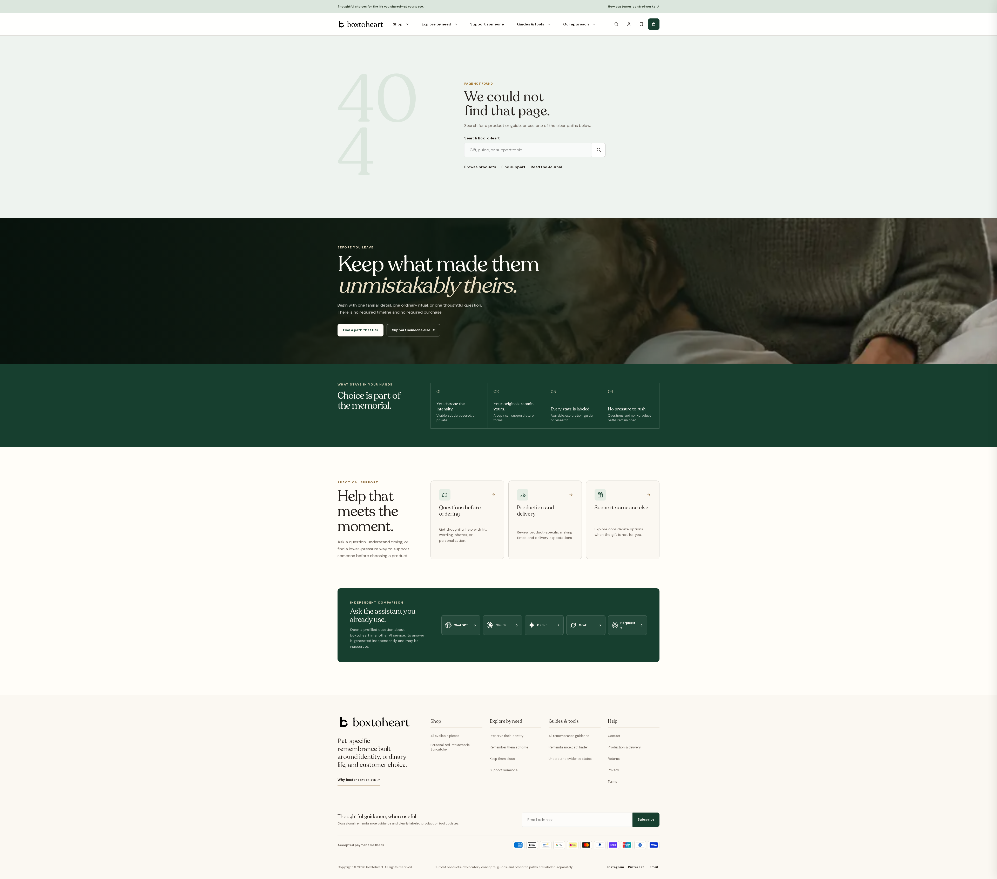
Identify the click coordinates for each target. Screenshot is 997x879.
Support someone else (413, 330)
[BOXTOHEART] (360, 24)
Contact (614, 736)
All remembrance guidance (569, 736)
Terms (612, 782)
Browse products (480, 167)
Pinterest (636, 867)
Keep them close (502, 759)
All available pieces (444, 736)
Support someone (503, 770)
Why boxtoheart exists (359, 780)
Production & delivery (624, 747)
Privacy (613, 770)
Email (654, 867)
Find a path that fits (360, 330)
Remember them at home (509, 747)
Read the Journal (546, 167)
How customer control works (633, 6)
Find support (513, 167)
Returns (614, 759)
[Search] (616, 24)
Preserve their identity (506, 736)
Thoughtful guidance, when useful (377, 817)
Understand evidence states (570, 759)
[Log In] (629, 24)
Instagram (615, 867)
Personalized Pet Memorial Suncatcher (450, 747)
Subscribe (646, 819)
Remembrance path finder (568, 747)
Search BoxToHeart (482, 138)
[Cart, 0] (653, 24)
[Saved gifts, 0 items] (641, 24)
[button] (407, 24)
